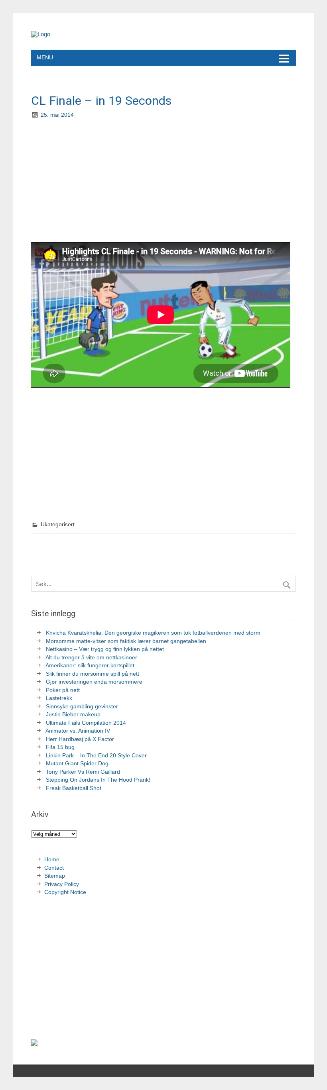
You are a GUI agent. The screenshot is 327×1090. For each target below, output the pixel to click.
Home (51, 860)
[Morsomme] (40, 34)
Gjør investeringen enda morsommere (94, 682)
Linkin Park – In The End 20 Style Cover (96, 756)
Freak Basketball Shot (73, 788)
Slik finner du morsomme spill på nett (92, 674)
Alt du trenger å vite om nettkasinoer (91, 658)
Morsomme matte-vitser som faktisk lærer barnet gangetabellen (126, 641)
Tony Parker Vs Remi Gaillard (83, 772)
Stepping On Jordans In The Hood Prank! (98, 780)
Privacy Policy (62, 884)
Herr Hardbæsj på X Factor (80, 739)
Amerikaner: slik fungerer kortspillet (89, 666)
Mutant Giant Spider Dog (77, 764)
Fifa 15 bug (60, 747)
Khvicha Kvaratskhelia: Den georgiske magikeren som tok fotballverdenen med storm (153, 633)
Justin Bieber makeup (73, 715)
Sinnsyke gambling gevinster (82, 707)
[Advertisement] (164, 181)
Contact (54, 868)
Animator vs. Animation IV (77, 731)
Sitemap (54, 876)
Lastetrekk (59, 698)
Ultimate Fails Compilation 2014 (86, 723)
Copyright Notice (65, 892)
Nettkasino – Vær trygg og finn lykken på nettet (105, 649)
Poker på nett (63, 690)
